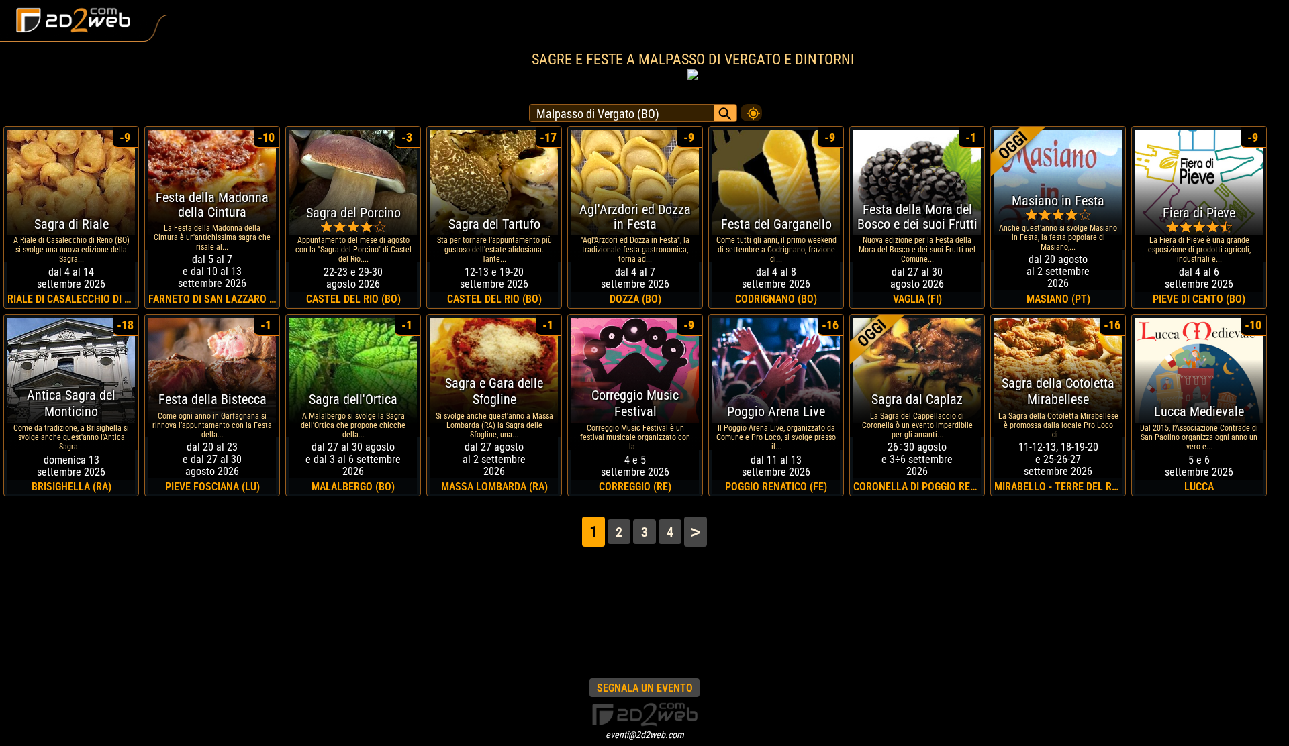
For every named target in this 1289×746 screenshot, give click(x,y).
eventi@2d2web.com (645, 734)
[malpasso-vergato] (751, 109)
